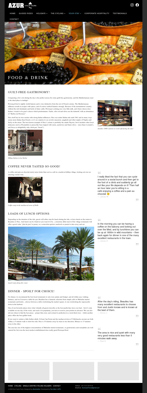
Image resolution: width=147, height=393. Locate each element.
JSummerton (36, 389)
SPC (59, 389)
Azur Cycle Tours (22, 5)
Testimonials (120, 13)
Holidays (41, 13)
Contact (14, 19)
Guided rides (26, 13)
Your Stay (74, 13)
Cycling (17, 386)
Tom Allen (53, 389)
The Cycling (57, 13)
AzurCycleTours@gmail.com (91, 388)
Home (13, 13)
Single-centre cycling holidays (37, 386)
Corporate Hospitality (97, 13)
